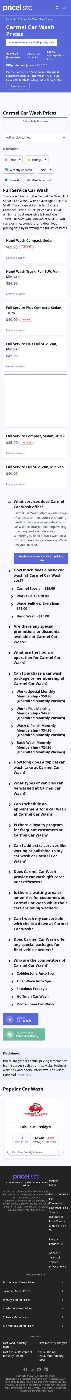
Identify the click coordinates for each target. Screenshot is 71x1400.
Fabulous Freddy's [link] (35, 1126)
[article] (35, 1128)
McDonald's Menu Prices (18, 1326)
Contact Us (56, 1244)
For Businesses (58, 1194)
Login (52, 1185)
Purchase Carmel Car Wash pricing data (31, 42)
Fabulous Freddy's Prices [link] (27, 1152)
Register (54, 1180)
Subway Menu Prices (16, 1317)
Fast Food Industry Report (15, 1344)
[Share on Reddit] (39, 1369)
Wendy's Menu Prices (16, 1299)
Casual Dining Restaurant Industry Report (50, 1355)
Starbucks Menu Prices (17, 1308)
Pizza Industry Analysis (52, 1343)
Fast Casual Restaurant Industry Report (17, 1354)
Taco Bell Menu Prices (17, 1291)
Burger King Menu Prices (19, 1282)
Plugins (54, 1239)
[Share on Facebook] (25, 1369)
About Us (55, 1253)
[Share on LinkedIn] (46, 1369)
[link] (35, 1110)
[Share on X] (32, 1369)
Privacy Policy (57, 1266)
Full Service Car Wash (20, 137)
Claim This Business (35, 121)
